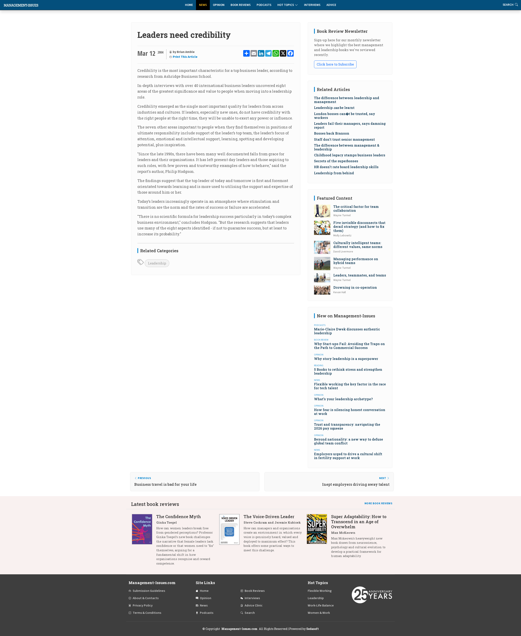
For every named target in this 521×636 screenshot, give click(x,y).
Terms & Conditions (147, 612)
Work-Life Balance (321, 605)
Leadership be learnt (334, 107)
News (203, 5)
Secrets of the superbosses (336, 161)
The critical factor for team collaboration (356, 208)
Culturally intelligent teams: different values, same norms (357, 245)
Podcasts (264, 5)
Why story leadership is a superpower (346, 358)
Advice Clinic (254, 605)
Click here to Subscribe (335, 64)
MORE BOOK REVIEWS (378, 503)
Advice (331, 5)
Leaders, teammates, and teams (359, 275)
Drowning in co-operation (355, 287)
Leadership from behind (334, 173)
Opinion (218, 5)
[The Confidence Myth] (144, 541)
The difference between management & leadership (346, 147)
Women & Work (319, 612)
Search (250, 612)
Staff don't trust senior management (344, 139)
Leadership (157, 263)
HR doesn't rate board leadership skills (346, 167)
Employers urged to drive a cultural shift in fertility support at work (348, 456)
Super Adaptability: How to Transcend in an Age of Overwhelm (358, 521)
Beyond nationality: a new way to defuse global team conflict (348, 441)
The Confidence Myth (178, 516)
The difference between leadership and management (346, 100)
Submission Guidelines (149, 590)
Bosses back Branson (331, 133)
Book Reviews (241, 5)
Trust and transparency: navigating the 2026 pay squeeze (347, 426)
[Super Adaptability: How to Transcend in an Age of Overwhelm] (319, 537)
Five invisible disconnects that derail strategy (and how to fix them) (359, 226)
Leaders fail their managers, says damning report (350, 125)
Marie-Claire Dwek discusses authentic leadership (347, 331)
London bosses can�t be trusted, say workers (344, 116)
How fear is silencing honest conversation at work (349, 412)
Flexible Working (320, 590)
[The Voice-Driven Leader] (231, 535)
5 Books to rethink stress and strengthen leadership (348, 371)
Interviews (312, 5)
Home (189, 5)
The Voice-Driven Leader (269, 516)
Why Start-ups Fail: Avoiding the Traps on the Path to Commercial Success (349, 346)
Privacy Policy (143, 605)
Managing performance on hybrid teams (355, 261)
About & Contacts (146, 598)
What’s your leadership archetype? (343, 399)
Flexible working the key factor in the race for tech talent (350, 386)
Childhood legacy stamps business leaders (349, 155)
